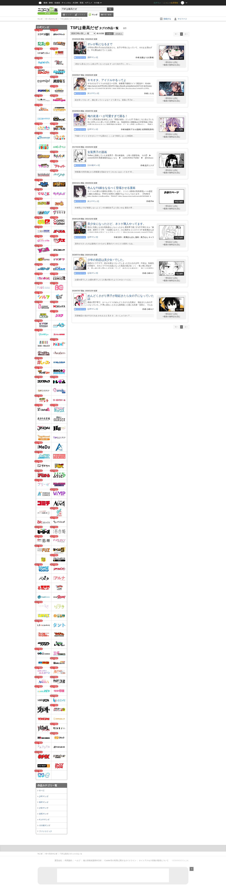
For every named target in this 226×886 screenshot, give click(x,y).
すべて (42, 790)
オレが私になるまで (99, 44)
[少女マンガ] (93, 273)
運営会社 (58, 860)
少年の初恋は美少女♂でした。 (106, 259)
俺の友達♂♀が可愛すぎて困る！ (107, 116)
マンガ (94, 15)
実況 (81, 3)
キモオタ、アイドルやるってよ (106, 80)
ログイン (157, 3)
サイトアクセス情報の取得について (154, 860)
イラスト (81, 15)
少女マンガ (43, 808)
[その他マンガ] (94, 165)
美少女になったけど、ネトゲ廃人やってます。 (116, 223)
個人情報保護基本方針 (92, 860)
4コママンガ (44, 820)
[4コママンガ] (93, 93)
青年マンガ (43, 802)
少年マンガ (43, 796)
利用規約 (68, 860)
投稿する (167, 19)
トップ (68, 15)
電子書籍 (107, 15)
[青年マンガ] (93, 57)
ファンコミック (45, 831)
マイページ (182, 19)
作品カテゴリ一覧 (47, 785)
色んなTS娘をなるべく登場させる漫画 (111, 187)
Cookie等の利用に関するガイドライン (120, 860)
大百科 (75, 3)
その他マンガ (44, 825)
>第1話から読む (171, 62)
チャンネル (66, 3)
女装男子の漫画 (97, 152)
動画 (45, 3)
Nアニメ (88, 3)
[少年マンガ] (93, 129)
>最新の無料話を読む (171, 65)
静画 (51, 3)
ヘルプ (77, 860)
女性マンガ (43, 814)
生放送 (57, 3)
